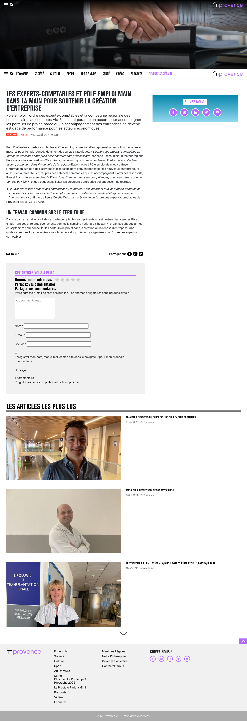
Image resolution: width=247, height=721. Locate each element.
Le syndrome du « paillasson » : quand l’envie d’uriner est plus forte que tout (171, 563)
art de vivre (62, 671)
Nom (19, 326)
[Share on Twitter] (141, 254)
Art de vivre (88, 73)
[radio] (57, 279)
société (59, 656)
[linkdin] (195, 112)
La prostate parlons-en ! (70, 687)
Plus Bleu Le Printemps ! (70, 679)
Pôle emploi (14, 160)
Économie (22, 73)
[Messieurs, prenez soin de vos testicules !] (63, 521)
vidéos (58, 697)
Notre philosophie (114, 656)
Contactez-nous (113, 666)
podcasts (60, 692)
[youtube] (217, 112)
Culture (55, 73)
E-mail (20, 335)
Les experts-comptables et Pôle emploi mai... (52, 382)
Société (39, 73)
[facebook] (173, 112)
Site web (20, 344)
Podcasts (136, 73)
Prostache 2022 (64, 682)
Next (123, 632)
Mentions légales (113, 651)
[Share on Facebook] (129, 254)
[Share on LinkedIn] (135, 254)
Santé (106, 73)
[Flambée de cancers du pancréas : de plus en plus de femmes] (63, 448)
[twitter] (206, 112)
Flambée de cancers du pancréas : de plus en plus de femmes (161, 417)
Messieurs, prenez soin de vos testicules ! (150, 490)
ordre (116, 232)
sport (57, 666)
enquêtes (60, 702)
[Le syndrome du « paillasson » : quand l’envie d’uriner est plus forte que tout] (63, 594)
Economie (11, 135)
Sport (70, 73)
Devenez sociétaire (160, 73)
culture (59, 661)
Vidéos (120, 73)
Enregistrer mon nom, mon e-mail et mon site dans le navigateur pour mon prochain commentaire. (69, 359)
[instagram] (184, 112)
